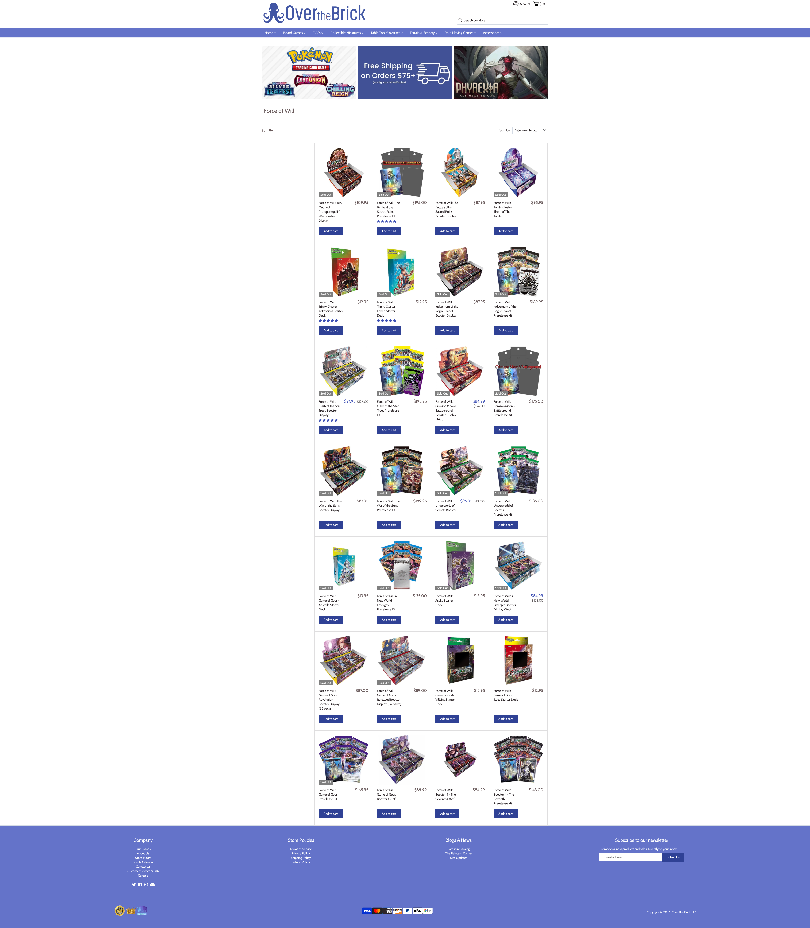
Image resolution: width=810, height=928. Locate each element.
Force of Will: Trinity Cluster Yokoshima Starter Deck (331, 308)
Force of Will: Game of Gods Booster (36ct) (386, 794)
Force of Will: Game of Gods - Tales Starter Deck (506, 695)
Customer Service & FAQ (143, 871)
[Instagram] (146, 884)
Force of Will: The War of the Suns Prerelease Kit (388, 505)
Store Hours (143, 858)
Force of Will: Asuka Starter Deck (444, 600)
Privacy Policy (301, 853)
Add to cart (331, 231)
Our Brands (143, 849)
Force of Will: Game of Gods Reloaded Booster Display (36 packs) (389, 697)
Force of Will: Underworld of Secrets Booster (445, 505)
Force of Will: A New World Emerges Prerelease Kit (387, 602)
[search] (459, 20)
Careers (143, 875)
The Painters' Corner (458, 853)
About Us (143, 853)
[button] (387, 221)
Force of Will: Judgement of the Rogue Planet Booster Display (446, 308)
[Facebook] (140, 884)
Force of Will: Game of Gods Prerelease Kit (328, 794)
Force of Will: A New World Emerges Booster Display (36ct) (505, 602)
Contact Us (143, 867)
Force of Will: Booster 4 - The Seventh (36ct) (445, 794)
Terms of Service (301, 849)
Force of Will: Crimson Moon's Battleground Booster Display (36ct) (445, 410)
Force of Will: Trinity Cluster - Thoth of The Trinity (504, 209)
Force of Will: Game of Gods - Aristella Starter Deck (329, 602)
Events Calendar (143, 862)
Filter (270, 130)
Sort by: (505, 130)
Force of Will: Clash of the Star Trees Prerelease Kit (388, 408)
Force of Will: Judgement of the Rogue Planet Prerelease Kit (505, 308)
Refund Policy (301, 862)
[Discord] (152, 884)
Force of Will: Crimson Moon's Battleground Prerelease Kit (504, 408)
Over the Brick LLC (684, 912)
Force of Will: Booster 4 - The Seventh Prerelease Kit (504, 796)
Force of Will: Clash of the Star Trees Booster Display (329, 408)
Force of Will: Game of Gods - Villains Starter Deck (445, 697)
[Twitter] (134, 884)
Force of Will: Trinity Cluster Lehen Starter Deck (386, 308)
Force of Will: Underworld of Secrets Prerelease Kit (503, 507)
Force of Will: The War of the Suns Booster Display (330, 505)
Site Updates (458, 858)
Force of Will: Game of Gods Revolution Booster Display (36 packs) (329, 699)
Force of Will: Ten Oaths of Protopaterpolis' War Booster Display (330, 211)
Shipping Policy (301, 858)
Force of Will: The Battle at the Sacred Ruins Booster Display (446, 209)
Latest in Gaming (459, 849)
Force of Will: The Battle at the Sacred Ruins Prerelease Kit (388, 209)
